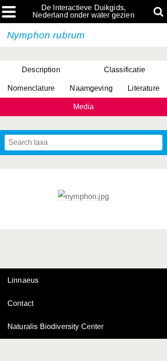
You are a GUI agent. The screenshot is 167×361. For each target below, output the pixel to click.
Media (83, 107)
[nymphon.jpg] (83, 197)
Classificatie (124, 70)
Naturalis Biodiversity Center (55, 326)
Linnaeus (23, 280)
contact (20, 303)
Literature (144, 88)
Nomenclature (31, 88)
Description (41, 70)
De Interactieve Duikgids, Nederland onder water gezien (83, 11)
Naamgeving (91, 88)
